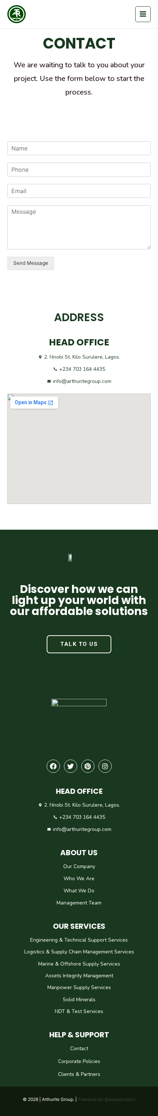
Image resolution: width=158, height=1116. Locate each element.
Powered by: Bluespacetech (107, 1099)
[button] (79, 644)
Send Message (30, 263)
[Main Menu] (143, 14)
